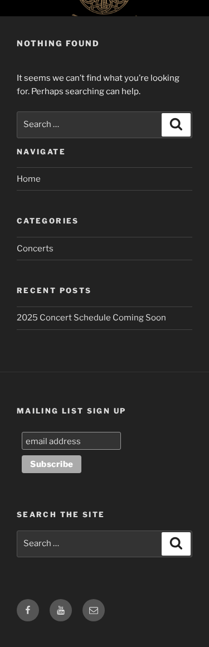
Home (29, 179)
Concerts (35, 249)
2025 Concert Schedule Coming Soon (91, 318)
